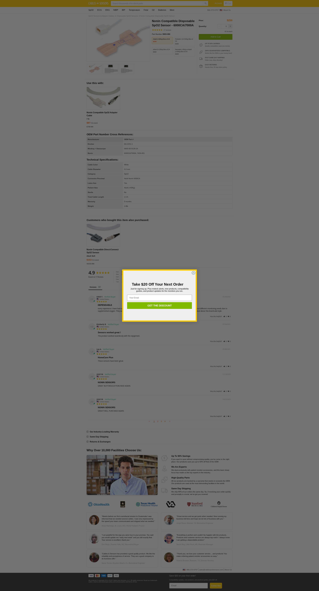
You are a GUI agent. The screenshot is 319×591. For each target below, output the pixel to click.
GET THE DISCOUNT (159, 305)
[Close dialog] (193, 272)
